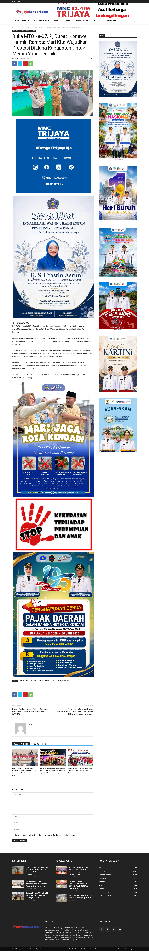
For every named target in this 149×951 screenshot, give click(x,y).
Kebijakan (26, 21)
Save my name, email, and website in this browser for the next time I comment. (45, 835)
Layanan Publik (41, 21)
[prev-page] (13, 779)
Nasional (56, 21)
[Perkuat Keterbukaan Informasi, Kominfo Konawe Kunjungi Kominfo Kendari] (18, 884)
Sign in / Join (16, 1)
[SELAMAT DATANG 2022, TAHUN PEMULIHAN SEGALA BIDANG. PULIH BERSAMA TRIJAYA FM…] (61, 884)
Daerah (28, 27)
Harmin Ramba (23, 681)
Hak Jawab (103, 949)
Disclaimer (112, 949)
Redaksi (16, 58)
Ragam (97, 21)
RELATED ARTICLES (21, 744)
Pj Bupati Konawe (63, 681)
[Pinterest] (25, 63)
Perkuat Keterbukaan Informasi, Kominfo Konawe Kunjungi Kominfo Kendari (36, 883)
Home (16, 21)
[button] (134, 21)
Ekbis (68, 21)
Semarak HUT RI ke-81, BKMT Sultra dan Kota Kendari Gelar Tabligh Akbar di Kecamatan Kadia (80, 770)
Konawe (33, 681)
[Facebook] (14, 63)
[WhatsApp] (30, 63)
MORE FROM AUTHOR (39, 744)
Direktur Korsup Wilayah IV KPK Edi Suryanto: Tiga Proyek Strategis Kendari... (37, 895)
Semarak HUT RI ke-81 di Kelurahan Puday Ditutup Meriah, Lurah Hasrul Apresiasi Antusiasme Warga (52, 770)
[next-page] (17, 779)
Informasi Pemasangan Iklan (127, 949)
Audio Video (110, 21)
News (27, 30)
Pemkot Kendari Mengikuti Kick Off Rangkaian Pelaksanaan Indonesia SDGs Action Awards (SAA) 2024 (29, 711)
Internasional (82, 21)
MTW (54, 681)
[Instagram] (107, 929)
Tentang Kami (68, 949)
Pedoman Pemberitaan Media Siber (86, 949)
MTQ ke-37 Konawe (44, 681)
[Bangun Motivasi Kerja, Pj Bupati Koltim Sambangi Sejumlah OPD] (61, 898)
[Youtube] (120, 929)
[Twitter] (20, 63)
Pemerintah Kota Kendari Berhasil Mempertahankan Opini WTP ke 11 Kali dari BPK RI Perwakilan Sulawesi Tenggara (75, 711)
